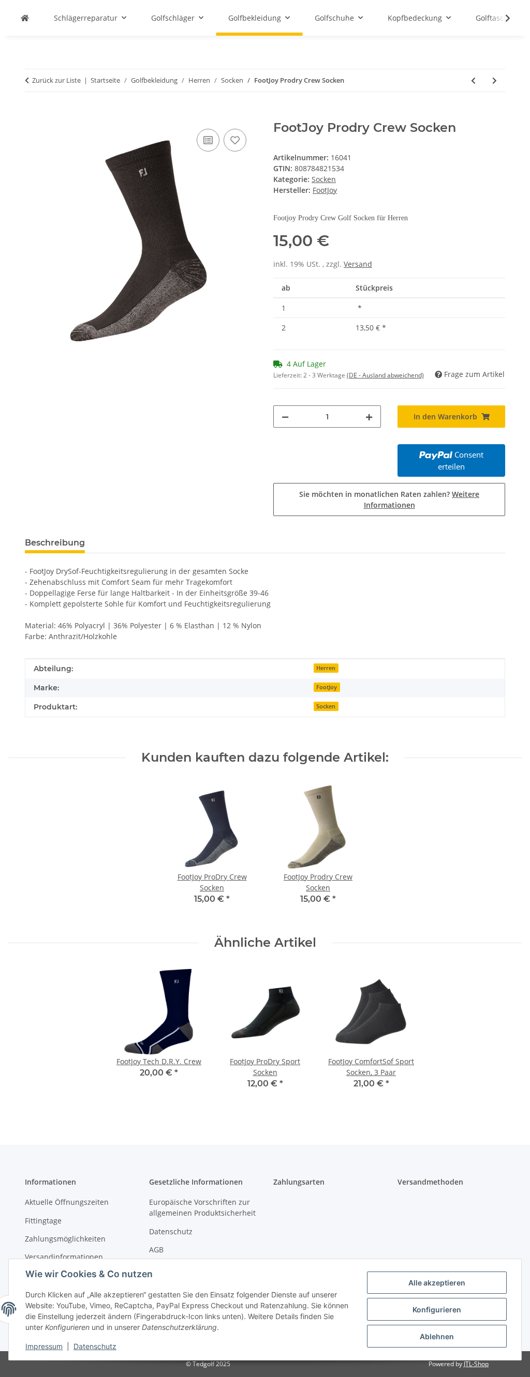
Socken (324, 179)
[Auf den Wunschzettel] (235, 140)
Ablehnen (437, 1336)
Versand (358, 264)
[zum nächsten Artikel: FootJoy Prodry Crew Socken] (494, 80)
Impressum (44, 1346)
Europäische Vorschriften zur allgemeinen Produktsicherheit (202, 1207)
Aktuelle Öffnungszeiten (67, 1202)
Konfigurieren (437, 1309)
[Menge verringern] (285, 416)
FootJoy (326, 687)
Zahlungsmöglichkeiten (65, 1239)
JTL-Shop (476, 1363)
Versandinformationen (64, 1257)
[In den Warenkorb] (33, 114)
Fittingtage (43, 1220)
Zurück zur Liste (56, 80)
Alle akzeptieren (436, 1282)
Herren (325, 668)
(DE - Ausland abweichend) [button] (385, 375)
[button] (501, 18)
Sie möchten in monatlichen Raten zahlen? (389, 499)
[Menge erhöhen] (369, 416)
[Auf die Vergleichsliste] (208, 140)
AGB (156, 1249)
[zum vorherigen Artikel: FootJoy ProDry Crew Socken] (473, 80)
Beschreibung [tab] (55, 543)
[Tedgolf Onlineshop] (24, 18)
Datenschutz (94, 1346)
